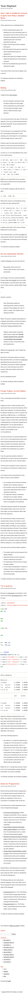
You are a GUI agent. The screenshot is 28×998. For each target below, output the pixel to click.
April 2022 (7, 945)
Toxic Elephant (8, 6)
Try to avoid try (6, 586)
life (6, 913)
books (4, 913)
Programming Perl (8, 892)
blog (5, 976)
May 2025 (7, 940)
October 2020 (8, 949)
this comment (13, 95)
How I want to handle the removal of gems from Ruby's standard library (14, 15)
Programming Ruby (9, 904)
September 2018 (9, 957)
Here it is (10, 326)
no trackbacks (17, 246)
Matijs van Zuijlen (14, 925)
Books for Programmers (10, 784)
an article (22, 234)
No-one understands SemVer (12, 254)
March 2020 (8, 952)
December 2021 (9, 947)
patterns (4, 578)
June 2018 (7, 962)
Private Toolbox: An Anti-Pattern (13, 391)
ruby (15, 78)
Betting (3, 88)
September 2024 (9, 942)
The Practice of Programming (11, 812)
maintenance (5, 78)
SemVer (14, 280)
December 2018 (9, 954)
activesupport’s (17, 595)
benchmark (5, 776)
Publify (9, 981)
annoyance (5, 381)
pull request (11, 593)
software (6, 971)
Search (3, 930)
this (10, 261)
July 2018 (7, 959)
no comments (19, 78)
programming (11, 78)
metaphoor (6, 974)
